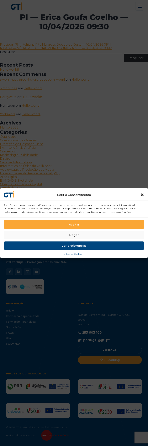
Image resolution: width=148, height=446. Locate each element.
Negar (74, 235)
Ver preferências (74, 245)
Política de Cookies (72, 253)
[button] (142, 195)
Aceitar (74, 224)
